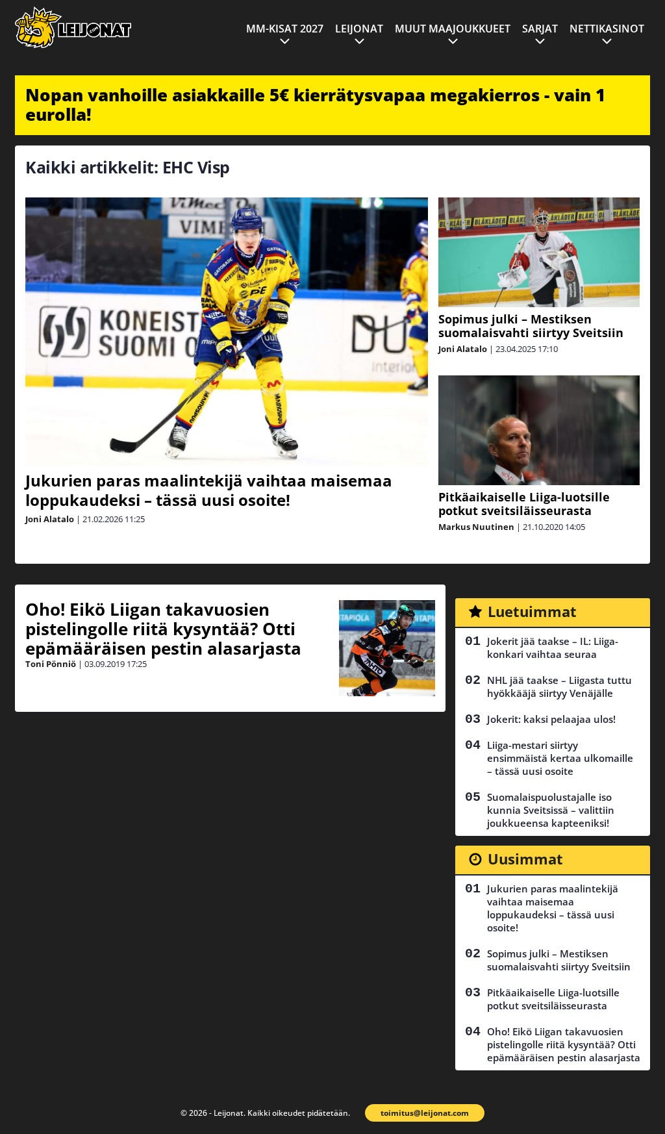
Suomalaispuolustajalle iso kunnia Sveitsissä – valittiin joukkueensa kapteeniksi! (550, 809)
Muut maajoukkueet (452, 28)
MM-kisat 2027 (284, 28)
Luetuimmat (532, 611)
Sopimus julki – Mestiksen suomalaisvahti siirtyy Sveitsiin (530, 325)
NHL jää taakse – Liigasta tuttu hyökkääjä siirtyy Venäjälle (559, 686)
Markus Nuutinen (476, 527)
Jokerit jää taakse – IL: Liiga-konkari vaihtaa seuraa (552, 648)
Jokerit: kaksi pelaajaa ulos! (551, 718)
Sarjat (540, 28)
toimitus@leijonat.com (425, 1112)
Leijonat (359, 28)
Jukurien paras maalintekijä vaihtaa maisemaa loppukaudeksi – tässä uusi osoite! (208, 490)
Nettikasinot (607, 28)
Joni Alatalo (49, 519)
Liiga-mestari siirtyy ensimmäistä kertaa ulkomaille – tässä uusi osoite (560, 757)
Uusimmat (525, 858)
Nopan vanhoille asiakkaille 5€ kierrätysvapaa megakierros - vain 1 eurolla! (315, 104)
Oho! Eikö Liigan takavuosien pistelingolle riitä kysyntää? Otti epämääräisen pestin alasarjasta (163, 629)
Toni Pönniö (50, 664)
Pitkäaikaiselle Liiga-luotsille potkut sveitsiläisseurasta (524, 503)
